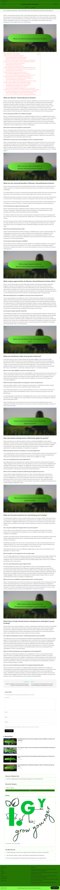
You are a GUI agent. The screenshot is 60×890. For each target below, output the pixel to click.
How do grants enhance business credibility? (15, 66)
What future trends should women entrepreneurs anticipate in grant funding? (21, 89)
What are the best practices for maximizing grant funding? (17, 82)
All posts (55, 4)
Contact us (3, 873)
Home (4, 4)
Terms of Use (4, 878)
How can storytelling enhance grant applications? (16, 79)
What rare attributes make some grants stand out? (15, 72)
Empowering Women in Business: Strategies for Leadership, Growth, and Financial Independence (43, 870)
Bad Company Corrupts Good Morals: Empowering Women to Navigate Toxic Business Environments (44, 876)
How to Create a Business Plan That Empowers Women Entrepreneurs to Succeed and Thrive (26, 858)
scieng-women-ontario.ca (30, 4)
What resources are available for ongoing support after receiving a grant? (20, 88)
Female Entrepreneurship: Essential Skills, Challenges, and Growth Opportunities (43, 883)
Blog (2, 874)
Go (30, 790)
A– (5, 1)
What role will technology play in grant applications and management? (20, 92)
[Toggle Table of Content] (37, 54)
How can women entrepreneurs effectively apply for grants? (17, 76)
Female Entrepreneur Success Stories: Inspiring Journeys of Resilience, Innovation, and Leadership (28, 852)
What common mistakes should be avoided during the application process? (21, 80)
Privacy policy (4, 876)
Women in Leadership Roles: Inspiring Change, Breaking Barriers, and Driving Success (25, 779)
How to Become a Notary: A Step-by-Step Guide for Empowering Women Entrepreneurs (36, 747)
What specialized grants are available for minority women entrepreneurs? (20, 69)
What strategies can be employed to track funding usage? (17, 85)
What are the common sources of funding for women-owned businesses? (20, 60)
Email (6, 717)
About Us (33, 7)
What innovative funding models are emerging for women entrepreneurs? (20, 75)
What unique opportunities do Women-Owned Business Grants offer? (20, 67)
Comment (7, 697)
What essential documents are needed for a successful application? (19, 78)
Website (6, 722)
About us (3, 871)
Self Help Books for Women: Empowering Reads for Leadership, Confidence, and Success (44, 873)
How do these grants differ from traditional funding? (16, 57)
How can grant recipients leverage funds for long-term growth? (18, 84)
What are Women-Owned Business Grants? (14, 55)
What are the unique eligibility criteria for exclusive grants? (18, 73)
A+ (3, 1)
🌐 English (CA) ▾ (55, 887)
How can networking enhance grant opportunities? (16, 86)
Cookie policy (4, 880)
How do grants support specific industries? (14, 70)
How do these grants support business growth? (15, 63)
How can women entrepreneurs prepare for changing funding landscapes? (21, 94)
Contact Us (27, 7)
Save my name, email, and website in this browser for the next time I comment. (22, 727)
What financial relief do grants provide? (14, 64)
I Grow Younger (17, 843)
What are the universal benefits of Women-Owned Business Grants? (19, 61)
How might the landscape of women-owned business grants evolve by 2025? (21, 91)
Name (6, 712)
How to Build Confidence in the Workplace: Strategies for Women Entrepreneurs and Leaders (45, 879)
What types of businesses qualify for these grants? (16, 58)
